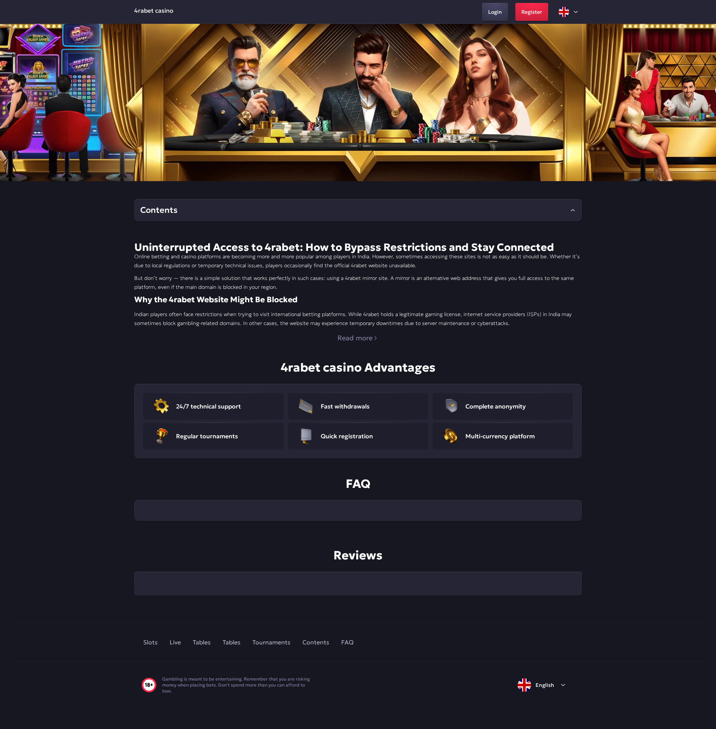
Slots (150, 642)
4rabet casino (153, 10)
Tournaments (271, 642)
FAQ (347, 642)
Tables (202, 642)
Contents (315, 642)
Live (175, 642)
